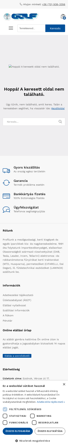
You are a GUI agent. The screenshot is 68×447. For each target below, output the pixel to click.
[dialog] (34, 414)
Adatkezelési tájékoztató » (51, 401)
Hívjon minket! (32, 4)
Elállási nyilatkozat (14, 305)
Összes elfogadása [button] (17, 431)
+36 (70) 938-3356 (53, 4)
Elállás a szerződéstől (17, 355)
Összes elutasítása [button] (50, 431)
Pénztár (7, 320)
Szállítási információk (16, 310)
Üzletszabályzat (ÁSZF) (17, 300)
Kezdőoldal (58, 108)
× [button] (64, 384)
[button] (34, 441)
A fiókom (8, 315)
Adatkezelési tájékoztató (18, 295)
